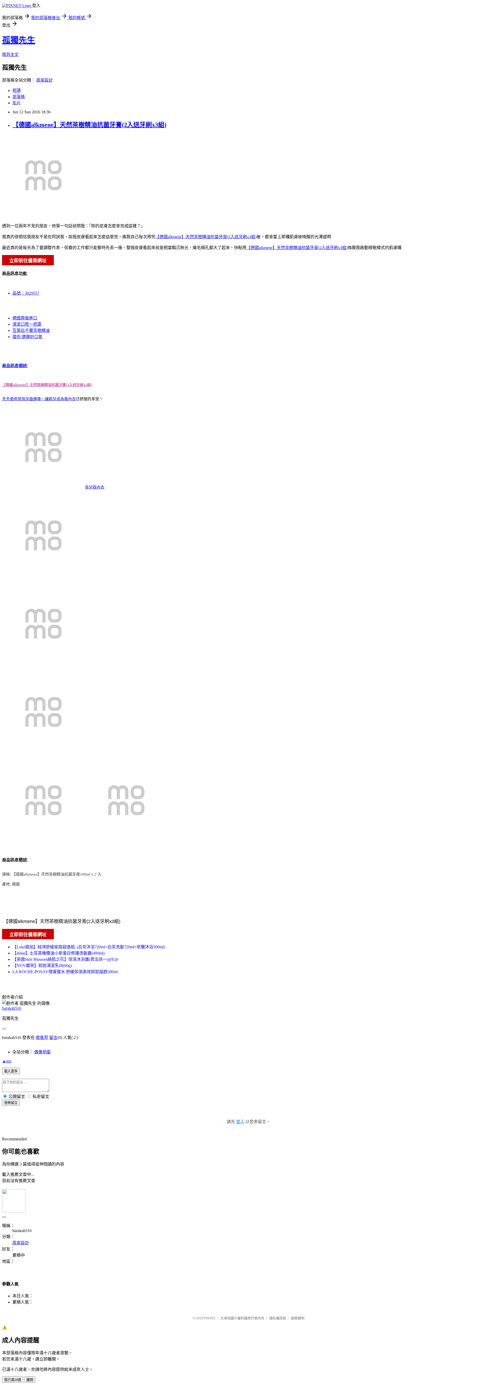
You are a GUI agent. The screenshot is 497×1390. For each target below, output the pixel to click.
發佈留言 (11, 1103)
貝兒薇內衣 (94, 487)
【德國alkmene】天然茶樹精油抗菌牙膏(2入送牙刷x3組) (89, 124)
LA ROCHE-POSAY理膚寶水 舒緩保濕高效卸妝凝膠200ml (65, 972)
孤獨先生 (18, 40)
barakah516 (11, 1008)
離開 (29, 1380)
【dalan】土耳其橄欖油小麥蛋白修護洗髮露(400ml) (58, 953)
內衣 (72, 399)
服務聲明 (297, 1318)
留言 (53, 1037)
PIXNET (210, 1318)
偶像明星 (42, 1052)
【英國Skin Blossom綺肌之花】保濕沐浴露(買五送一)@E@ (65, 959)
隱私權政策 (277, 1318)
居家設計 (44, 80)
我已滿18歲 (12, 1380)
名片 (16, 103)
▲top (6, 1061)
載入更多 (11, 1071)
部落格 (18, 96)
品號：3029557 (25, 293)
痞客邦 (42, 1037)
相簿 (16, 90)
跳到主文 (10, 54)
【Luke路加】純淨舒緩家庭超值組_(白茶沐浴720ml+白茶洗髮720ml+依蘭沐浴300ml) (88, 947)
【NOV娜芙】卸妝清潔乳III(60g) (42, 965)
